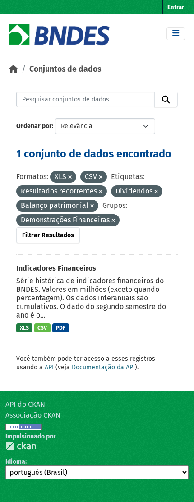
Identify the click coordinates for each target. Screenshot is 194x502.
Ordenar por (34, 126)
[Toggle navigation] (175, 33)
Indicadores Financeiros (56, 268)
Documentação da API (103, 367)
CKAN (20, 446)
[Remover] (70, 177)
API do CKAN (25, 404)
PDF (60, 328)
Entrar (175, 7)
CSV (42, 328)
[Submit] (166, 100)
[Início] (13, 69)
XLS (24, 328)
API (49, 367)
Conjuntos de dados (65, 69)
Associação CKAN (32, 415)
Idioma (15, 461)
